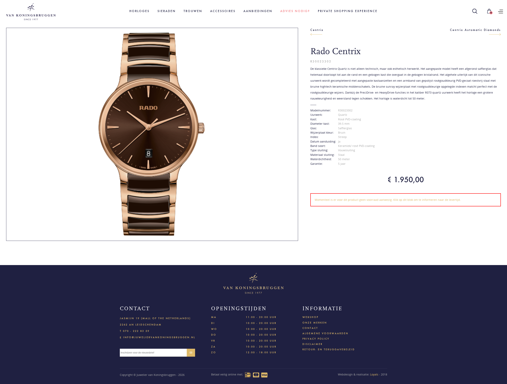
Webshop (310, 317)
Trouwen (193, 11)
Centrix (317, 30)
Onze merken (314, 322)
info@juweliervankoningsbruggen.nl (159, 337)
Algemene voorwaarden (325, 333)
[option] (152, 134)
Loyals (374, 374)
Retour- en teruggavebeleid (328, 349)
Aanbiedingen (257, 11)
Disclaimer (312, 344)
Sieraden (166, 11)
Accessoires (222, 11)
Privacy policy (315, 338)
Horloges (139, 11)
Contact (310, 328)
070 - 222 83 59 (136, 330)
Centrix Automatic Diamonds (475, 30)
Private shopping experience (347, 11)
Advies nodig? (295, 11)
